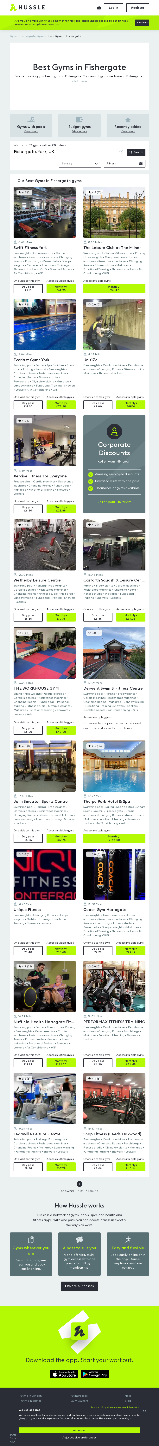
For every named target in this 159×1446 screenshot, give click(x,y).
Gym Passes (79, 1396)
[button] (45, 240)
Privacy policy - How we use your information (115, 1407)
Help (128, 1396)
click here (79, 81)
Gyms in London (31, 1396)
